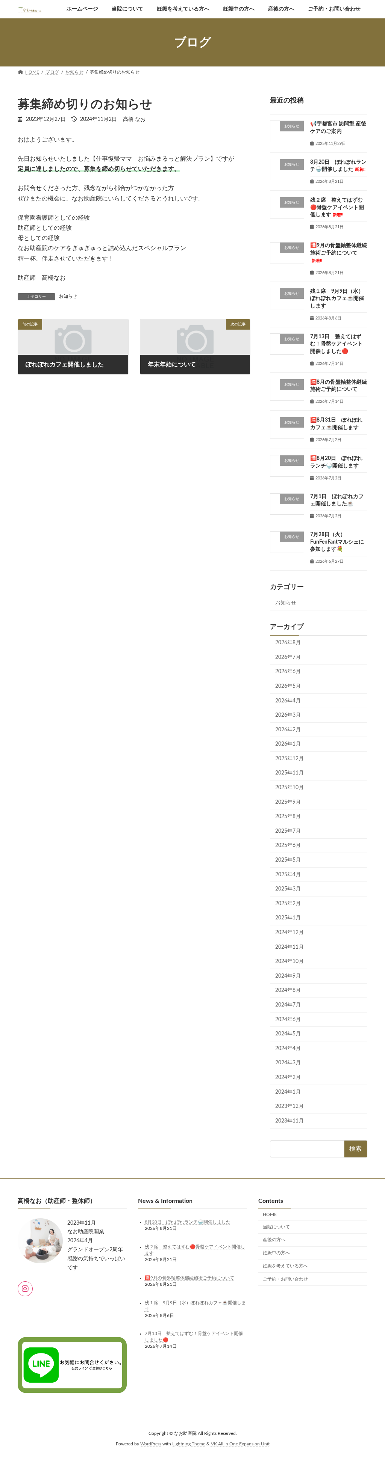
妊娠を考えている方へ (285, 1266)
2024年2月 (288, 1077)
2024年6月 (288, 1019)
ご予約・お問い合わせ (285, 1279)
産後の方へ (274, 1239)
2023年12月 (289, 1106)
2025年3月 (288, 889)
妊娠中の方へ (276, 1253)
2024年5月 (288, 1034)
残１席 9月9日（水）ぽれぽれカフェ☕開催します (337, 298)
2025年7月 (288, 831)
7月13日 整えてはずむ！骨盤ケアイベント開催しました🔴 (336, 344)
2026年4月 (288, 700)
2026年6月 (288, 671)
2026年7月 (288, 657)
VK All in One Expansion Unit (240, 1444)
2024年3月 (288, 1062)
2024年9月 (288, 976)
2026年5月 (288, 686)
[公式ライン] (72, 1418)
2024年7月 (288, 1005)
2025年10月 (289, 787)
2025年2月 (288, 903)
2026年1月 (288, 744)
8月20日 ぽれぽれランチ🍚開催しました (187, 1222)
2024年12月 (289, 932)
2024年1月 (288, 1091)
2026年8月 (288, 642)
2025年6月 (288, 845)
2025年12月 (289, 758)
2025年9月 (288, 802)
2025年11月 (289, 773)
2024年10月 (289, 961)
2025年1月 (288, 918)
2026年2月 (288, 729)
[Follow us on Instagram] (25, 1288)
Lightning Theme (188, 1444)
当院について (276, 1227)
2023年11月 (289, 1121)
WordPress (150, 1444)
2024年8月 (288, 990)
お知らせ (68, 296)
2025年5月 (288, 860)
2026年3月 (288, 715)
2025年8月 (288, 816)
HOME (270, 1214)
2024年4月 (288, 1048)
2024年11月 (289, 947)
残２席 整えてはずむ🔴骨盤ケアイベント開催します (337, 207)
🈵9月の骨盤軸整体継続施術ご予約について (338, 252)
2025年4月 (288, 874)
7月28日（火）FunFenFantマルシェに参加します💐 (337, 542)
